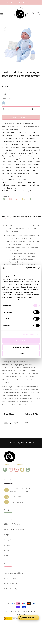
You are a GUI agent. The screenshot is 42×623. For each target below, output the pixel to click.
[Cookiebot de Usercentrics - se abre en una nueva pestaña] (27, 268)
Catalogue (8, 550)
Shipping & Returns (12, 524)
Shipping (11, 90)
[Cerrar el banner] (39, 268)
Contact (7, 540)
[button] (3, 13)
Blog (6, 556)
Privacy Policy (10, 578)
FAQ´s (6, 535)
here (31, 442)
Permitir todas (21, 341)
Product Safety (10, 589)
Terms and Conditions (13, 573)
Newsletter (8, 545)
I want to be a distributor (14, 529)
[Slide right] (25, 68)
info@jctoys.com (16, 502)
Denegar (21, 353)
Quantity (6, 109)
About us (8, 519)
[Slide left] (16, 68)
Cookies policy (10, 583)
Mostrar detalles (29, 334)
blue (3, 103)
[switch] (36, 312)
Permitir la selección (21, 347)
